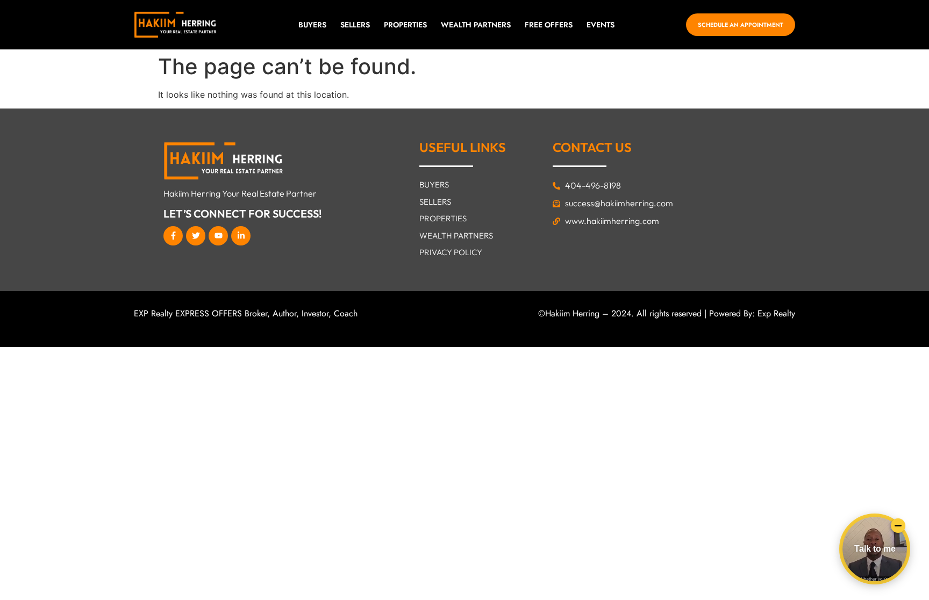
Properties (405, 24)
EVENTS (600, 24)
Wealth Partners (476, 24)
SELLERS (355, 24)
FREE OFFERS (549, 24)
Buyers (312, 24)
